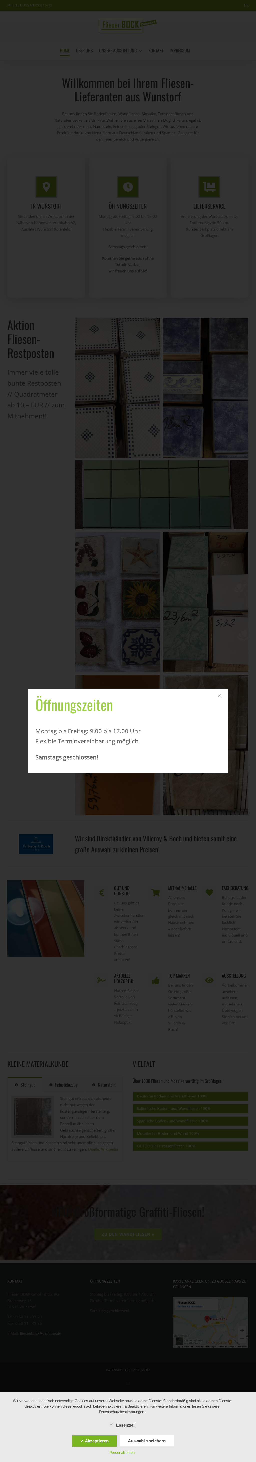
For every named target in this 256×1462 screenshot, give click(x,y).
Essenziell (126, 1425)
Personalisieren (122, 1452)
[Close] (219, 696)
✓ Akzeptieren (94, 1441)
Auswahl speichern (147, 1441)
